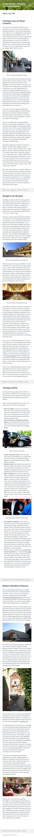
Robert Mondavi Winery (15, 585)
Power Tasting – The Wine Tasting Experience (14, 5)
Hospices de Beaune (13, 195)
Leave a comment (24, 190)
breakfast (28, 552)
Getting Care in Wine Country (14, 22)
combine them (24, 721)
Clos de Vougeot (11, 355)
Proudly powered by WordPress (10, 835)
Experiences (14, 190)
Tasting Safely (10, 387)
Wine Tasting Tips (16, 579)
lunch (17, 559)
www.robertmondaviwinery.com (12, 597)
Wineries (14, 831)
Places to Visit (15, 382)
